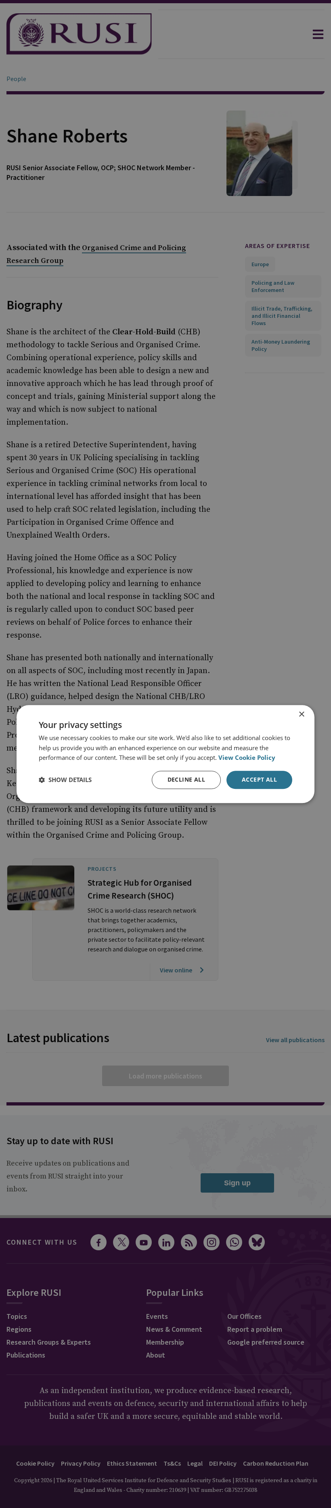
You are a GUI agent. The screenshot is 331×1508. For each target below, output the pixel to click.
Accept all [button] (259, 779)
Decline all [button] (186, 779)
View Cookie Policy (246, 758)
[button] (65, 780)
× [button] (301, 714)
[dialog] (165, 754)
